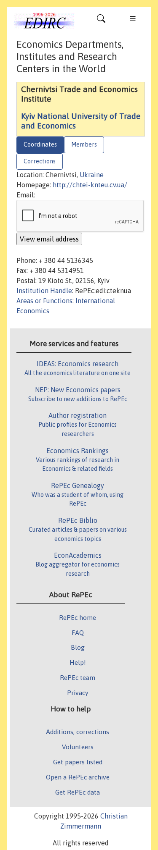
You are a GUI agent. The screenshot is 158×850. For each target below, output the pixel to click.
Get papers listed (77, 762)
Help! (78, 662)
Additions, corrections (77, 731)
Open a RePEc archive (78, 777)
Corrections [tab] (40, 161)
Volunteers (78, 746)
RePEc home (77, 617)
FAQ (78, 632)
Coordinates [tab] (40, 144)
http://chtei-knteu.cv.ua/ (90, 185)
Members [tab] (84, 144)
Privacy (77, 692)
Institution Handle (44, 290)
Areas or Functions (44, 300)
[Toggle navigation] (101, 20)
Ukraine (92, 174)
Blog (78, 647)
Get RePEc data (77, 792)
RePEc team (77, 677)
